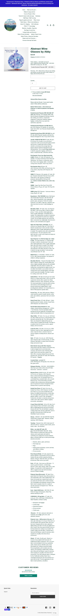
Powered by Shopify (51, 612)
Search (5, 591)
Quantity (33, 80)
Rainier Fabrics (44, 612)
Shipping (33, 57)
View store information (37, 95)
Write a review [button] (28, 575)
